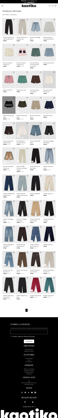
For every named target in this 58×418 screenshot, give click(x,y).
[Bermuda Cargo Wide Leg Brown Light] (8, 130)
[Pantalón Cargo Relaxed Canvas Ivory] (49, 259)
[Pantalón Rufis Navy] (49, 234)
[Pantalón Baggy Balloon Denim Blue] (8, 234)
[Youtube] (32, 392)
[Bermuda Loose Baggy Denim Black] (49, 130)
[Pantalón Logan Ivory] (49, 183)
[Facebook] (35, 392)
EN (34, 406)
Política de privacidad (29, 336)
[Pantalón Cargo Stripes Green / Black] (8, 285)
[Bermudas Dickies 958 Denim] (35, 130)
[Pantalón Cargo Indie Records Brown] (35, 259)
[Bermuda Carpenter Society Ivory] (49, 79)
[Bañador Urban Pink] (8, 79)
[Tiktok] (28, 392)
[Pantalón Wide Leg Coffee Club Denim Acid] (22, 183)
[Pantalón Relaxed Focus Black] (22, 285)
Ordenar (11, 14)
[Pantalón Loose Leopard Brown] (22, 259)
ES (32, 406)
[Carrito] (55, 5)
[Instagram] (22, 392)
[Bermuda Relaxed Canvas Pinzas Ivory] (22, 130)
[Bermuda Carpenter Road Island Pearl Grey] (49, 27)
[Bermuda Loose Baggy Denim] (35, 27)
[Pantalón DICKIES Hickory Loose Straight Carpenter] (22, 156)
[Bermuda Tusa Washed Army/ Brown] (8, 156)
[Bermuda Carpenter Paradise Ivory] (8, 52)
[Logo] (29, 6)
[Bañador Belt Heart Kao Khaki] (22, 105)
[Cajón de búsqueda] (49, 5)
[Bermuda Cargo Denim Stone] (35, 105)
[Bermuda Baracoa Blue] (49, 52)
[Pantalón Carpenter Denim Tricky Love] (35, 234)
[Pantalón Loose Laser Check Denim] (8, 259)
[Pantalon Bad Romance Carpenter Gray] (22, 27)
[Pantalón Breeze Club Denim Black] (35, 156)
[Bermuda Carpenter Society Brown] (35, 79)
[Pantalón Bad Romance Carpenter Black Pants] (8, 27)
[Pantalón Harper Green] (49, 285)
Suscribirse (29, 341)
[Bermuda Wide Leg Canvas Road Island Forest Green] (35, 52)
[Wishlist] (52, 5)
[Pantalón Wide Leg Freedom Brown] (22, 234)
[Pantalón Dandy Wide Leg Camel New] (35, 208)
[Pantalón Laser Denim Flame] (49, 156)
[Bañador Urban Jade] (22, 79)
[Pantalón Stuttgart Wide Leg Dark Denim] (8, 183)
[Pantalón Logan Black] (35, 183)
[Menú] (2, 6)
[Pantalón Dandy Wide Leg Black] (49, 208)
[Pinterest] (25, 392)
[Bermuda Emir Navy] (49, 105)
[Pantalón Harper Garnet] (35, 285)
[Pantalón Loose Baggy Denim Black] (22, 208)
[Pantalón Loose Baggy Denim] (8, 208)
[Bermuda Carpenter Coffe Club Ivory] (22, 52)
